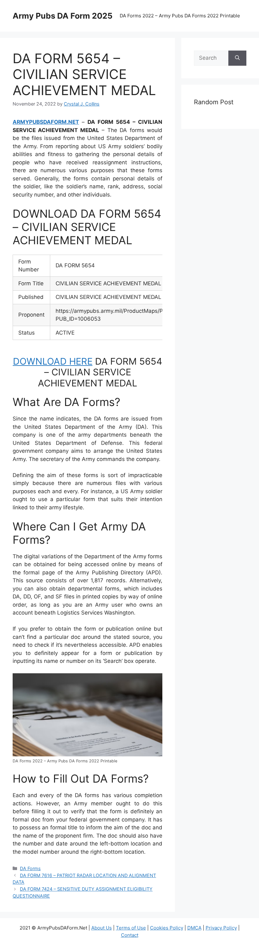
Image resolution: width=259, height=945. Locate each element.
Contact (129, 935)
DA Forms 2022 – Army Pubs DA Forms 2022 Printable (180, 16)
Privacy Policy (221, 928)
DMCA (194, 928)
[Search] (237, 58)
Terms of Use (131, 928)
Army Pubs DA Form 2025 (62, 16)
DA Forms (30, 868)
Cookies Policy (166, 928)
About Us (101, 928)
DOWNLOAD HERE (53, 361)
